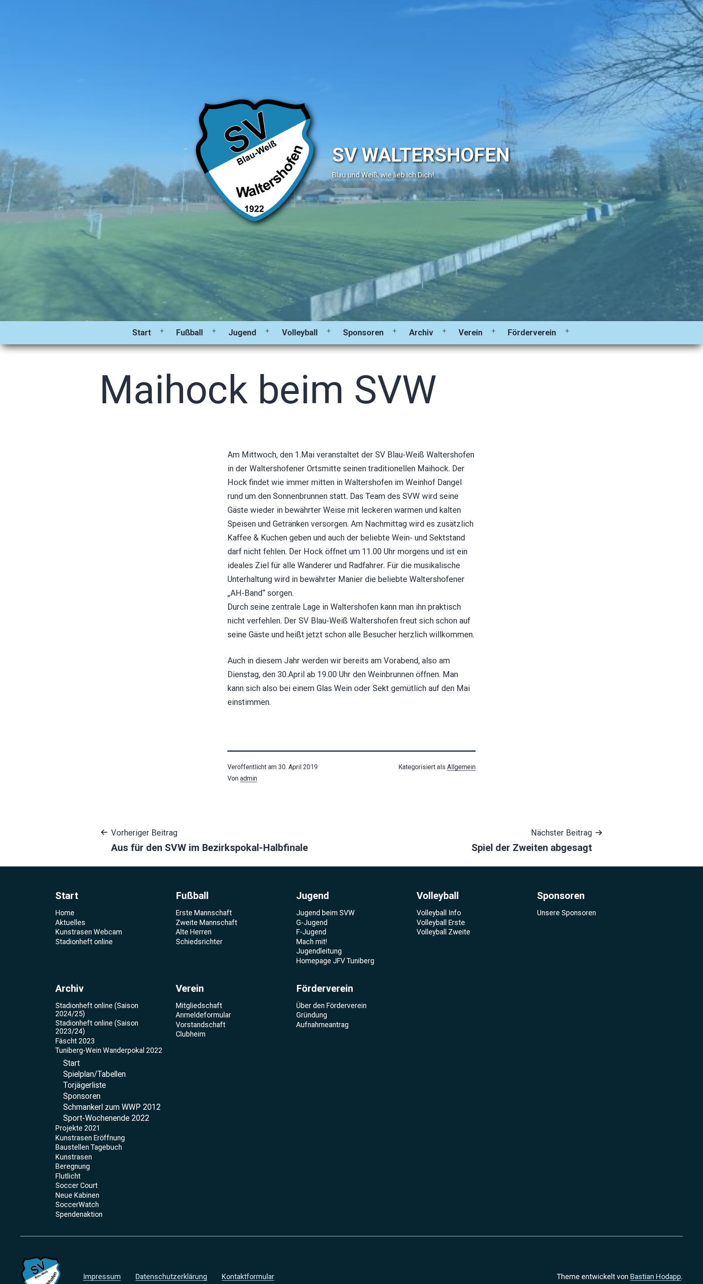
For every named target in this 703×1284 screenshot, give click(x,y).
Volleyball (300, 332)
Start (141, 332)
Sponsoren (363, 332)
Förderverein (532, 332)
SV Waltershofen (421, 154)
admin (248, 778)
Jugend (242, 332)
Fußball (189, 332)
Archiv (421, 332)
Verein (470, 332)
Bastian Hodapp (655, 1276)
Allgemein (461, 767)
